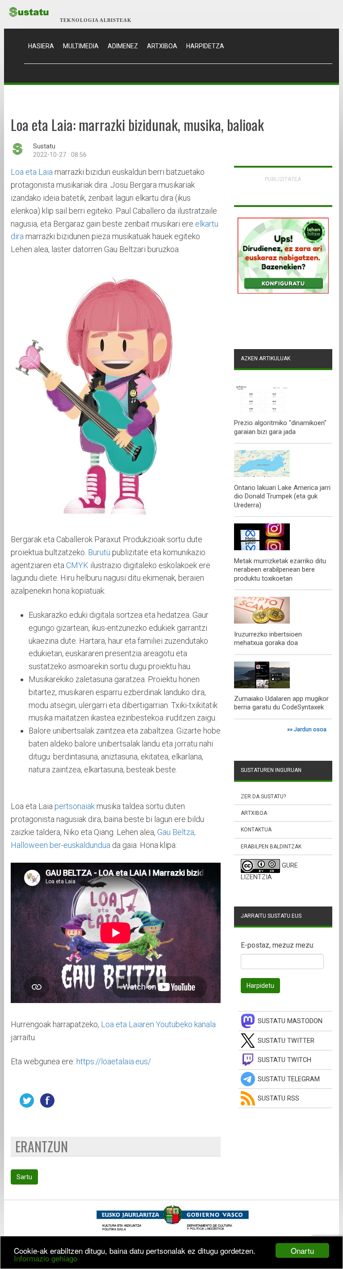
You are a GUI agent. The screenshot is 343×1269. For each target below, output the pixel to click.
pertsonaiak (74, 806)
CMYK (77, 565)
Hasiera (43, 46)
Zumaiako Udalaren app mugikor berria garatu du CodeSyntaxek (281, 703)
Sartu (24, 1176)
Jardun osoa (310, 729)
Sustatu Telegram (289, 1079)
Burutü (99, 552)
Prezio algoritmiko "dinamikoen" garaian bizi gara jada (280, 427)
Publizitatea (283, 179)
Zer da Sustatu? (263, 796)
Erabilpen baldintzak (271, 846)
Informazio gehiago (45, 1258)
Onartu (302, 1250)
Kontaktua (256, 829)
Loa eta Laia (32, 172)
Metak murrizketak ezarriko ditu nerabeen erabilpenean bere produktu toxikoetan (280, 569)
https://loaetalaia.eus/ (113, 1061)
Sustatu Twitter (286, 1041)
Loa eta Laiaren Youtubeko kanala (158, 1024)
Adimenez (123, 46)
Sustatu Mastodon (290, 1021)
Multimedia (81, 46)
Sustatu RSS (278, 1098)
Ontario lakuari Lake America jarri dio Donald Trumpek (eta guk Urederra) (282, 496)
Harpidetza (205, 46)
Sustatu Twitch (284, 1060)
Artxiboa (162, 46)
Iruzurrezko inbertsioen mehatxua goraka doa (268, 638)
